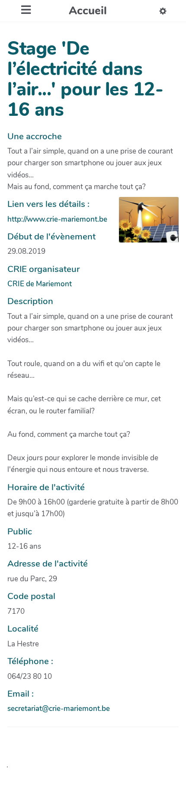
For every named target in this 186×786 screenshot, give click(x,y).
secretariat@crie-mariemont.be (58, 709)
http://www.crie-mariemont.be (57, 219)
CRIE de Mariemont (39, 284)
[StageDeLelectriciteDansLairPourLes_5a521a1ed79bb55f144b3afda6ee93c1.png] (144, 224)
